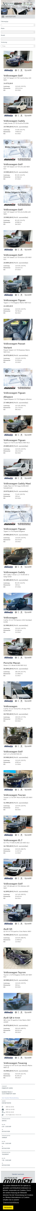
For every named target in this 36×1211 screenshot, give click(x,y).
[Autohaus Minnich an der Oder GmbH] (18, 4)
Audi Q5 (8, 928)
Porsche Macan (12, 662)
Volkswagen (10, 617)
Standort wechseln (18, 1174)
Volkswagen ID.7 (13, 840)
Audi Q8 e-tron (12, 1017)
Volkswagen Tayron (15, 972)
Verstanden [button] (8, 1207)
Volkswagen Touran (15, 794)
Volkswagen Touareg (15, 1063)
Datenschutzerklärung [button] (11, 1202)
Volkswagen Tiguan (14, 300)
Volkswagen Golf (13, 75)
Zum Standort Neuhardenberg (10, 1098)
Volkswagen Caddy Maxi (17, 483)
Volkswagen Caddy (14, 120)
